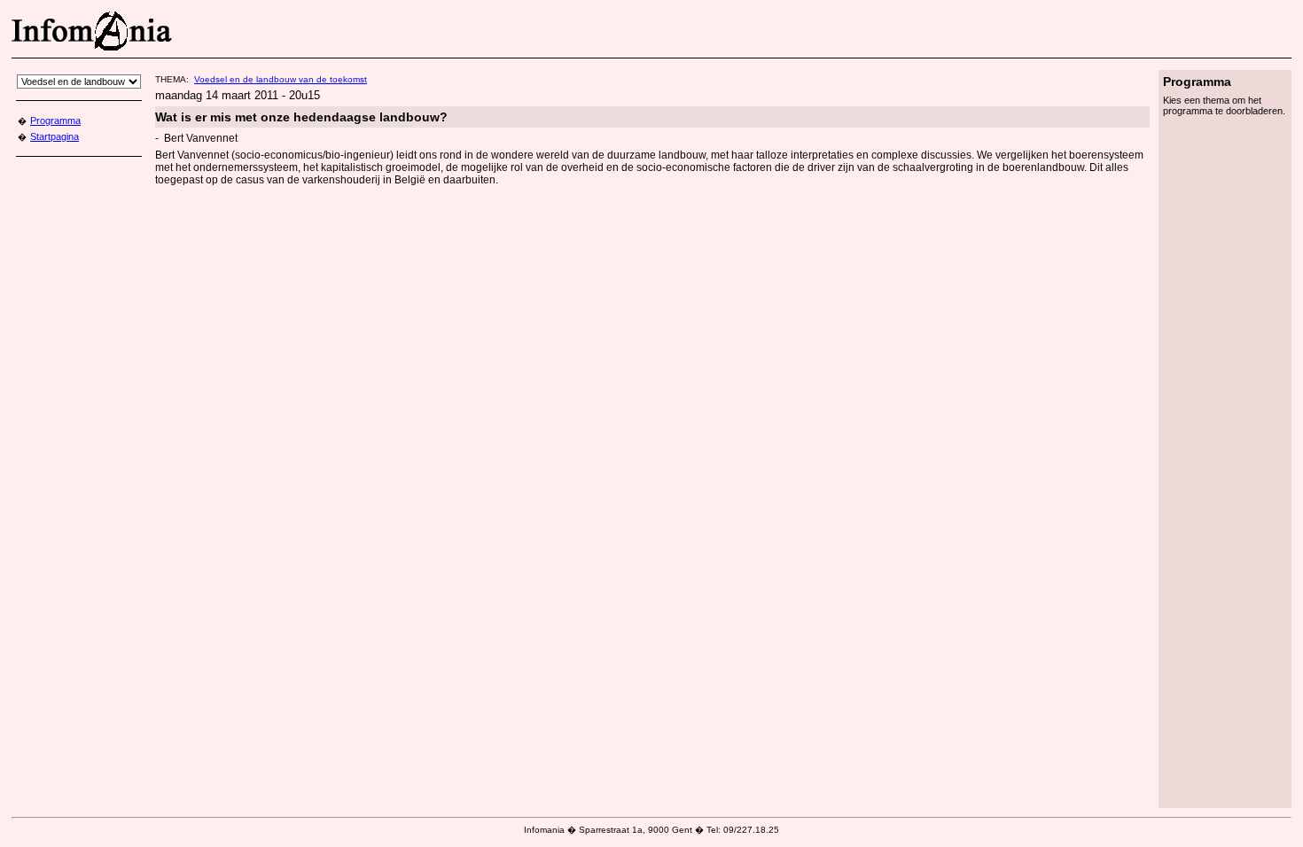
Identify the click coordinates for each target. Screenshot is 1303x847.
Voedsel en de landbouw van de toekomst (280, 79)
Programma (55, 120)
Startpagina (54, 136)
